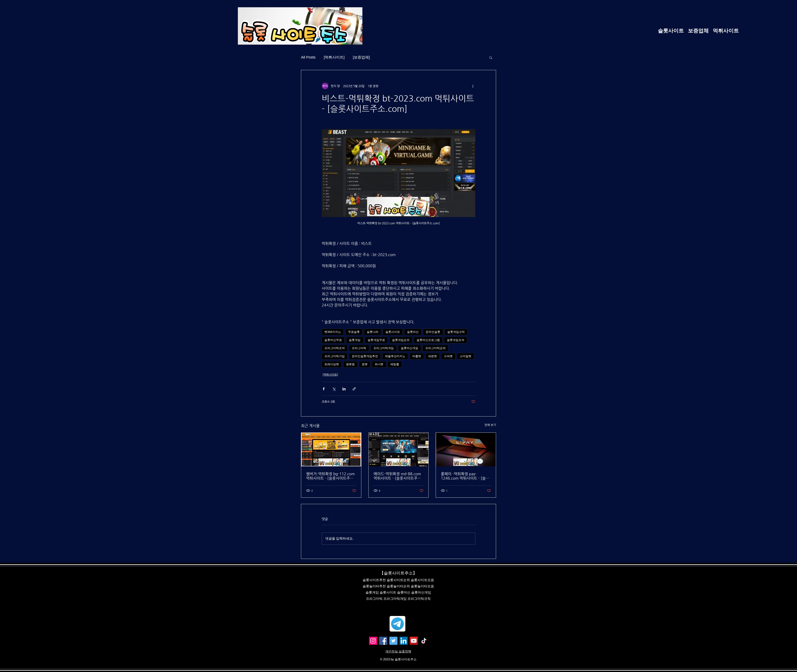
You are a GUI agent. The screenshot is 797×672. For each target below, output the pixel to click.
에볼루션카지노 (395, 356)
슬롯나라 (372, 332)
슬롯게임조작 (455, 340)
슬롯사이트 (392, 332)
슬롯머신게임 (409, 348)
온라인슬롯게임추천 (365, 356)
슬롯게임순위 (401, 340)
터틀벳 (416, 356)
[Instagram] (373, 641)
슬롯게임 (355, 340)
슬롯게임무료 (376, 340)
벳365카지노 (332, 332)
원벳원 (350, 364)
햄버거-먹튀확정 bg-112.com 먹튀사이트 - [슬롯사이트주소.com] (330, 476)
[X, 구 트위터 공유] (334, 389)
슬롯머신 (413, 332)
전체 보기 (490, 424)
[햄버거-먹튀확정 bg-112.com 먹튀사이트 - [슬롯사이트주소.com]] (331, 449)
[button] (491, 57)
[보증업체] (361, 57)
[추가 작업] (472, 85)
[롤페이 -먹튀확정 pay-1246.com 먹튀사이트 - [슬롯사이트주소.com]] (466, 449)
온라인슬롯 (433, 332)
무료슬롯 (354, 332)
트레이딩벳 (331, 364)
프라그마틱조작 (334, 348)
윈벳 (365, 364)
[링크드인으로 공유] (344, 389)
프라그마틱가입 (334, 356)
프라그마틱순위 (435, 348)
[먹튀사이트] (334, 57)
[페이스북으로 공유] (324, 389)
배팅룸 (394, 364)
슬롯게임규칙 (456, 332)
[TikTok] (424, 641)
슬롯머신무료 (333, 340)
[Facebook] (383, 641)
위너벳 (379, 364)
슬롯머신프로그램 (428, 340)
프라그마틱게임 (383, 348)
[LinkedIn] (404, 641)
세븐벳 (432, 356)
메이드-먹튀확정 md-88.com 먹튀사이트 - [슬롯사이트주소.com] (397, 476)
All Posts (308, 57)
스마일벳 (465, 356)
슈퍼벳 (448, 356)
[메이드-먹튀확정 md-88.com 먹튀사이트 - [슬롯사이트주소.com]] (399, 449)
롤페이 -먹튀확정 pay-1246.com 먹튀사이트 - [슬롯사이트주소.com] (465, 476)
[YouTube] (414, 641)
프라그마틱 (359, 348)
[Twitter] (393, 641)
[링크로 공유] (354, 389)
